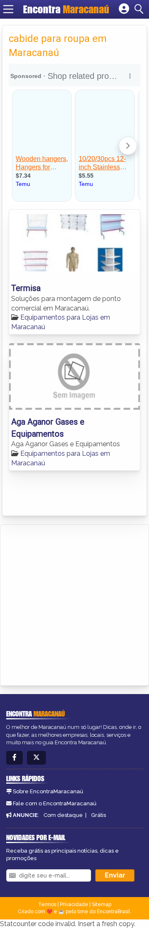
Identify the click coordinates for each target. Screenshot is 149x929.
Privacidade (74, 904)
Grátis (98, 815)
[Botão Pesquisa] (140, 9)
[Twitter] (36, 758)
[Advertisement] (74, 603)
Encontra (66, 9)
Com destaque (63, 815)
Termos (47, 904)
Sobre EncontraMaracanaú (48, 791)
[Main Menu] (8, 9)
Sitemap (101, 904)
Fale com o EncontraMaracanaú (54, 803)
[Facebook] (14, 758)
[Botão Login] (124, 9)
